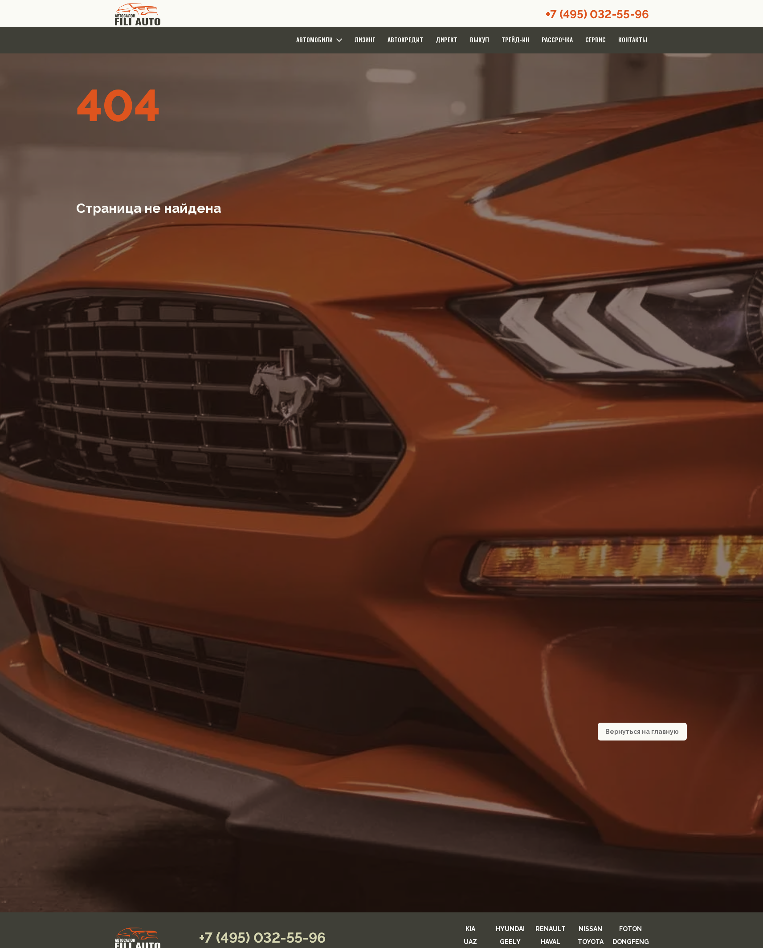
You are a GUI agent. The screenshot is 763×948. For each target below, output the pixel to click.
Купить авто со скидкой (381, 580)
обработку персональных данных (331, 598)
